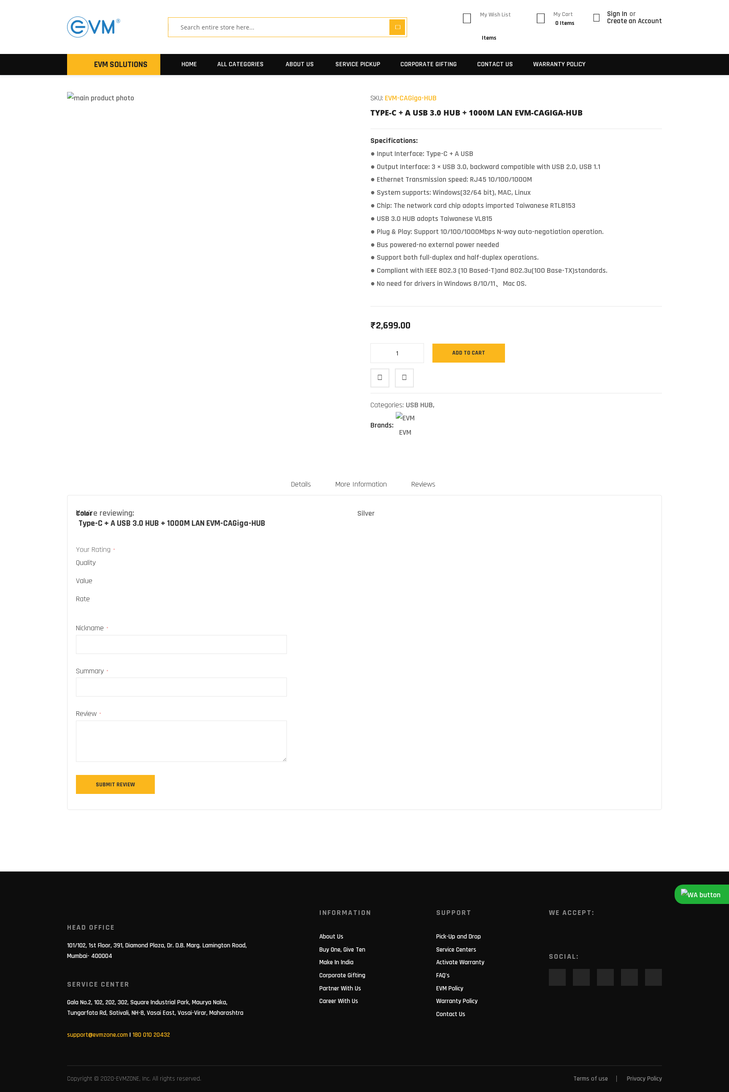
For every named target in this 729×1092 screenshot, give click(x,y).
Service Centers (456, 950)
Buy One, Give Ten (342, 950)
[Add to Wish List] (379, 377)
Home (189, 64)
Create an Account (634, 21)
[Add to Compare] (404, 377)
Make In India (336, 962)
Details (301, 484)
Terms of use (590, 1079)
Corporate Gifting (428, 64)
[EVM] (405, 419)
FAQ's (443, 975)
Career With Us (338, 1001)
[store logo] (93, 27)
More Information (361, 484)
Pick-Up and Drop (458, 937)
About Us (331, 937)
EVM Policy (449, 988)
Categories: (388, 405)
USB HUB (419, 405)
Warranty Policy (559, 64)
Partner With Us (340, 988)
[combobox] (282, 27)
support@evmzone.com (97, 1035)
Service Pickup (357, 64)
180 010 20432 (151, 1035)
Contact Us (495, 64)
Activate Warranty (460, 962)
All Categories (240, 64)
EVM (405, 432)
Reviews (423, 484)
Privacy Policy (644, 1079)
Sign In (618, 14)
